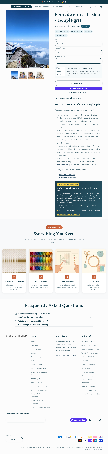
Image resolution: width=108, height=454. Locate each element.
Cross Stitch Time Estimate (38, 402)
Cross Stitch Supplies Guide (39, 373)
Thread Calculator (88, 364)
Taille (57, 39)
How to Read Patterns (89, 390)
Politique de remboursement (75, 447)
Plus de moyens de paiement (78, 92)
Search (33, 341)
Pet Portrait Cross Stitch (40, 386)
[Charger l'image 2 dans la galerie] (23, 75)
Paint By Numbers (67, 175)
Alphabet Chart (87, 376)
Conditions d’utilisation (85, 449)
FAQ (32, 361)
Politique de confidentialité (94, 447)
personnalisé (62, 165)
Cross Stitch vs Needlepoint (36, 395)
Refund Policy (36, 353)
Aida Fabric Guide (88, 386)
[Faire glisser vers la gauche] (8, 75)
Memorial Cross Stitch (39, 390)
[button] (60, 6)
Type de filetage (60, 48)
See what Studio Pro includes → (68, 214)
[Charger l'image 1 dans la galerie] (14, 75)
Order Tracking (36, 364)
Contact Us (35, 345)
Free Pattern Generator (90, 349)
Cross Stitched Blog (38, 368)
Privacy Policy (36, 357)
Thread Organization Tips (40, 407)
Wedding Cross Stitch (39, 379)
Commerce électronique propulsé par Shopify (50, 447)
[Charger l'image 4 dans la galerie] (40, 75)
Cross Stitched (30, 447)
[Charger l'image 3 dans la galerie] (31, 75)
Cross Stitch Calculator (90, 357)
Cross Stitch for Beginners (87, 381)
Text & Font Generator (89, 353)
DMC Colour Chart (88, 361)
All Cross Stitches (88, 341)
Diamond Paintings (67, 178)
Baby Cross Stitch (38, 382)
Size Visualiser (87, 368)
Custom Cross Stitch (89, 345)
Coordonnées (98, 449)
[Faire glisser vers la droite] (47, 75)
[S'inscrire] (42, 419)
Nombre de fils (60, 56)
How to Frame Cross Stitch (91, 394)
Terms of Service (37, 349)
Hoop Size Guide (87, 372)
